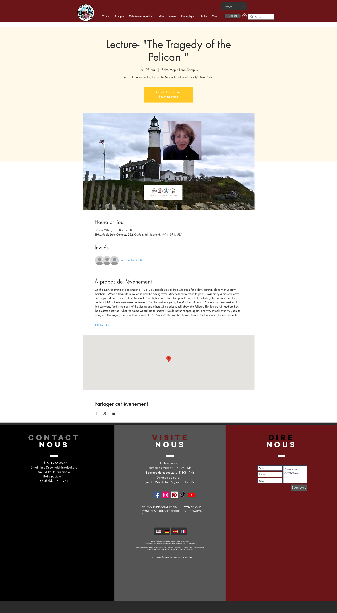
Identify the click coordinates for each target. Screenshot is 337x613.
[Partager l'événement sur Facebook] (96, 413)
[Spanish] (174, 531)
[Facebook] (157, 495)
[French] (183, 531)
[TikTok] (182, 495)
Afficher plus (102, 325)
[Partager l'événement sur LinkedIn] (113, 413)
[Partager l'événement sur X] (105, 413)
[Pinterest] (174, 495)
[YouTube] (191, 495)
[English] (158, 531)
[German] (166, 531)
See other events (168, 96)
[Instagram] (165, 495)
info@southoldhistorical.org (58, 467)
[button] (244, 15)
